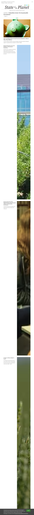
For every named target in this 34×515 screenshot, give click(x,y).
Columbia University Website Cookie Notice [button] (21, 513)
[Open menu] (32, 1)
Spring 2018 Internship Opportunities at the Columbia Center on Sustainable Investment (10, 203)
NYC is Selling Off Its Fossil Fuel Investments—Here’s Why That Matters (16, 39)
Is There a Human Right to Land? (9, 358)
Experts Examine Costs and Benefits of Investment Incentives (9, 46)
